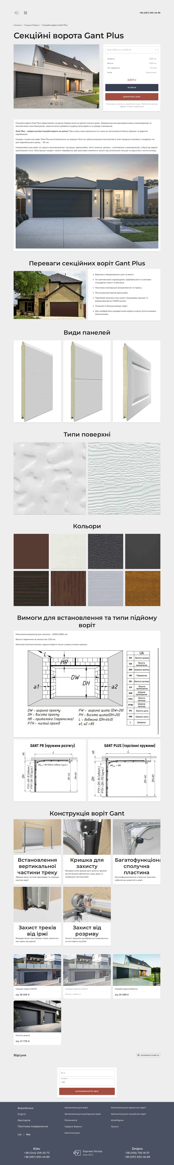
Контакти (24, 1120)
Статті (22, 1114)
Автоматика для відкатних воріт (128, 1107)
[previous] (19, 76)
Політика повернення (33, 1126)
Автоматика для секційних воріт (128, 1114)
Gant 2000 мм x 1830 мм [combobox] (119, 49)
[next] (94, 76)
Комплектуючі (72, 1133)
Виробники (26, 1108)
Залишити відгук (150, 1055)
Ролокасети (71, 1120)
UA (20, 1134)
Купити (132, 87)
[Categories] (25, 12)
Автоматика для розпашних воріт (83, 1114)
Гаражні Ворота (31, 25)
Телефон (64, 1078)
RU (28, 1134)
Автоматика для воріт (76, 1107)
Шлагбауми (117, 1120)
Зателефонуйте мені (87, 1091)
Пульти (115, 1126)
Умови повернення (136, 106)
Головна (18, 25)
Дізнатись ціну (131, 97)
